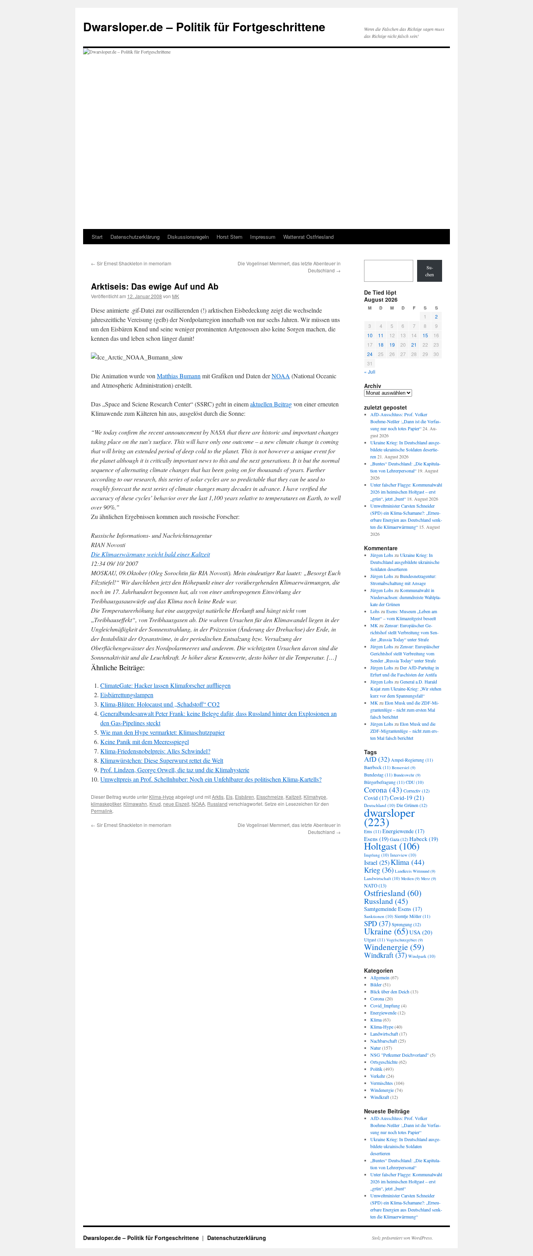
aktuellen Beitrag (271, 404)
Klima (408, 862)
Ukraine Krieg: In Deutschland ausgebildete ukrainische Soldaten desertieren (405, 449)
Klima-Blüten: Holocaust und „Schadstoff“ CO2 (160, 704)
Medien (410, 878)
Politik (376, 1069)
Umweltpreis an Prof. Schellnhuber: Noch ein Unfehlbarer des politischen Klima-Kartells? (211, 779)
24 (370, 354)
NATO (375, 885)
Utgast (374, 940)
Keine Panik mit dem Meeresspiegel (144, 741)
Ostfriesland (392, 892)
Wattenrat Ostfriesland (308, 236)
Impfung (376, 855)
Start (97, 236)
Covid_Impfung (385, 1005)
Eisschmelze (269, 796)
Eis (229, 796)
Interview (403, 855)
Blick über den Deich (389, 991)
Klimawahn (135, 803)
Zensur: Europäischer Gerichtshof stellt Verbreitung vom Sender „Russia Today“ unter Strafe (404, 632)
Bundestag (378, 775)
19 (392, 344)
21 (414, 344)
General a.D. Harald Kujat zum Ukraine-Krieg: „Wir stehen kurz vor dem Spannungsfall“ (405, 688)
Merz (428, 878)
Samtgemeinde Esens (393, 908)
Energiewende (403, 831)
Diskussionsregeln (188, 236)
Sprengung (406, 924)
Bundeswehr (407, 775)
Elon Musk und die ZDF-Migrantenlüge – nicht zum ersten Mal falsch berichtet (404, 710)
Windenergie (394, 946)
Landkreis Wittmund (415, 871)
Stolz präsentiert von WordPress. (402, 1238)
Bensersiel (404, 767)
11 (381, 335)
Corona (383, 789)
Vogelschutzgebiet (404, 940)
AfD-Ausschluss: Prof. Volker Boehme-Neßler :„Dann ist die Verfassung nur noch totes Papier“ (405, 421)
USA (420, 932)
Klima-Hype (161, 796)
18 (381, 344)
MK (175, 296)
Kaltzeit (293, 796)
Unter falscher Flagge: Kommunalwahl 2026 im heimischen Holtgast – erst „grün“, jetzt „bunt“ (406, 491)
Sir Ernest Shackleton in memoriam (131, 263)
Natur (375, 1048)
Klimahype (315, 796)
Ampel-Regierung (412, 760)
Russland (217, 803)
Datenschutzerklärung (135, 236)
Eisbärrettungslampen (126, 695)
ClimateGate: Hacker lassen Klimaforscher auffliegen (165, 685)
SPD (377, 923)
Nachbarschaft (383, 1041)
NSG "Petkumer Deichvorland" (399, 1055)
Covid (376, 798)
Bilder (376, 984)
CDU (415, 782)
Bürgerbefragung (384, 782)
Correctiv (416, 790)
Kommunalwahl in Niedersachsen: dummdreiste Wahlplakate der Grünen (405, 597)
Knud (155, 803)
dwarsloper (389, 817)
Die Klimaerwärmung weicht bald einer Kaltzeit (150, 554)
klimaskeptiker (106, 803)
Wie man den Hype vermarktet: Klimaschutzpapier (162, 732)
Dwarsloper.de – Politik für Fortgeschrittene (204, 26)
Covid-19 (407, 798)
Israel (376, 862)
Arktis (218, 796)
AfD (377, 759)
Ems (372, 831)
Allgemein (379, 977)
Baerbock (377, 767)
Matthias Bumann (179, 376)
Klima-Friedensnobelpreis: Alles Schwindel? (155, 751)
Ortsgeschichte (384, 1062)
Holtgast (391, 845)
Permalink (101, 810)
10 (370, 335)
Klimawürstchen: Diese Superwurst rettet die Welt (161, 760)
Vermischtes (381, 1083)
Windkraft (385, 955)
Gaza (399, 839)
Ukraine (386, 931)
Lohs (375, 611)
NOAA (281, 376)
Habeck (423, 839)
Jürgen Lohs (381, 555)
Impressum (262, 236)
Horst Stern (229, 236)
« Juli (369, 371)
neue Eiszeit (176, 803)
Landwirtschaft (382, 878)
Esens (376, 839)
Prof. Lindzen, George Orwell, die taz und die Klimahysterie (174, 770)
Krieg (379, 870)
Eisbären (244, 796)
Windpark (421, 956)
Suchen (429, 270)
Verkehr (377, 1076)
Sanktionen (378, 916)
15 (425, 335)
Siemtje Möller (412, 916)
